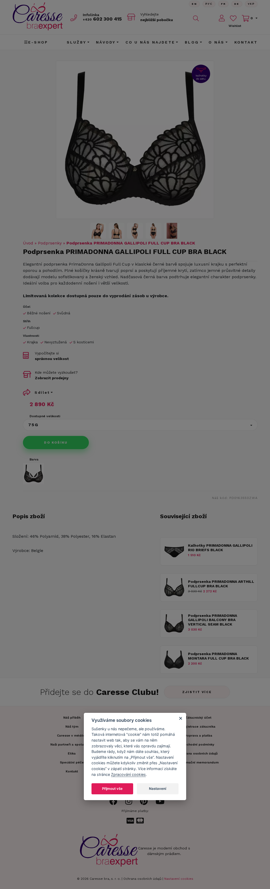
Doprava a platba (198, 735)
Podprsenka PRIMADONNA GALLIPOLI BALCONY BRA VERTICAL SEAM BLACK (212, 620)
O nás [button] (216, 42)
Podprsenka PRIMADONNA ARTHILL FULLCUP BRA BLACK (221, 583)
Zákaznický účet (198, 717)
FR (223, 3)
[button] (140, 425)
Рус (209, 3)
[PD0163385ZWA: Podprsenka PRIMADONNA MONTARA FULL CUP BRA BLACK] (174, 669)
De (236, 3)
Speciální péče (72, 762)
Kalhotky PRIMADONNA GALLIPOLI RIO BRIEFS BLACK (220, 547)
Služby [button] (76, 42)
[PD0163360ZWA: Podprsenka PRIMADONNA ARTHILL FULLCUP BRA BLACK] (174, 597)
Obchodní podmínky (198, 744)
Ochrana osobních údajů (142, 879)
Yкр (251, 3)
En (194, 3)
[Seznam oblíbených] (233, 18)
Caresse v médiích (72, 735)
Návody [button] (105, 42)
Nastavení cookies (178, 879)
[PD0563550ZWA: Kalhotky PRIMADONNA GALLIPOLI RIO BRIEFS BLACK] (174, 561)
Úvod (28, 243)
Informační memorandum (198, 762)
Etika (72, 753)
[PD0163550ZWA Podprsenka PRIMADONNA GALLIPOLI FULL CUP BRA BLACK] (135, 140)
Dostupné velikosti (45, 416)
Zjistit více (197, 692)
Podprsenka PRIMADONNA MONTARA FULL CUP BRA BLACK (218, 656)
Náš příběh (71, 717)
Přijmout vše (112, 788)
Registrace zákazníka (198, 726)
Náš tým (71, 726)
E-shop (38, 42)
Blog (192, 42)
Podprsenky (50, 243)
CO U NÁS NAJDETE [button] (150, 42)
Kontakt (246, 42)
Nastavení (157, 788)
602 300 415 (102, 19)
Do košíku (56, 442)
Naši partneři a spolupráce (71, 744)
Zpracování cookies (128, 774)
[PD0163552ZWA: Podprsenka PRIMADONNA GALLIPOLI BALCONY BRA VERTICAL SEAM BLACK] (174, 633)
